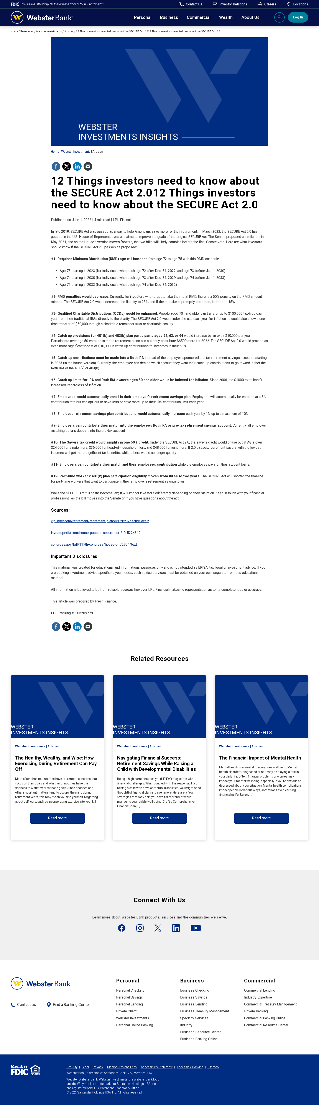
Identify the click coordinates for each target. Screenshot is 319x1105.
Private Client (126, 1011)
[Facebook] (122, 928)
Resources (27, 31)
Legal (85, 1067)
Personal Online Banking (134, 1025)
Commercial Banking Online (264, 1018)
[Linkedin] (176, 928)
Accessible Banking (190, 1067)
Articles (69, 31)
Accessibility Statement (157, 1067)
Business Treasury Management (204, 1011)
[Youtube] (195, 928)
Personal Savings (129, 997)
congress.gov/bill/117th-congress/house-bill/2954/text (94, 544)
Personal (142, 17)
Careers (270, 4)
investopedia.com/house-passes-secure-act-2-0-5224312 (96, 533)
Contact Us (194, 4)
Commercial (259, 981)
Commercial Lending (259, 990)
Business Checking (194, 990)
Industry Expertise (258, 997)
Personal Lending (129, 1004)
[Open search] (279, 17)
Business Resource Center (200, 1032)
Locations (300, 4)
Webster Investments (49, 31)
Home (14, 31)
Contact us (26, 1004)
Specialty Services (194, 1018)
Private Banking (256, 1011)
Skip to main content (30, 5)
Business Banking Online (199, 1039)
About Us (250, 17)
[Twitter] (158, 928)
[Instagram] (140, 928)
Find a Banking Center (71, 1004)
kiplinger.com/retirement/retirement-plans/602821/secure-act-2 (100, 521)
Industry (186, 1025)
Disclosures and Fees (122, 1067)
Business (169, 17)
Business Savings (193, 997)
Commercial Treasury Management (270, 1004)
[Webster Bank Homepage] (42, 17)
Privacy (98, 1067)
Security (71, 1067)
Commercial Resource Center (266, 1025)
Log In (298, 17)
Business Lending (193, 1004)
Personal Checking (130, 990)
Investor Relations (233, 4)
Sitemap (213, 1067)
